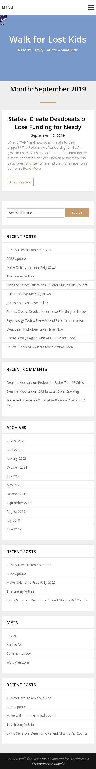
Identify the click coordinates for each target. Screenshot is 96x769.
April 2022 (14, 449)
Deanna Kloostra (19, 382)
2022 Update (16, 258)
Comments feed (19, 653)
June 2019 (14, 529)
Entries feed (15, 644)
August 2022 (16, 440)
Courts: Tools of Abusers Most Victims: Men (40, 347)
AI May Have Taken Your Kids (29, 249)
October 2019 (17, 494)
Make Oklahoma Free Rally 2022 (31, 267)
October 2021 (17, 467)
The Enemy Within (20, 276)
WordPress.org (18, 662)
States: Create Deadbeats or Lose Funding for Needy (48, 123)
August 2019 (16, 511)
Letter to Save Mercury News (29, 294)
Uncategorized (20, 182)
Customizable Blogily (48, 764)
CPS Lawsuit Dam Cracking (58, 391)
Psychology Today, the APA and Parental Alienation (45, 320)
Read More (32, 168)
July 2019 (13, 520)
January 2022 (16, 458)
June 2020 (14, 476)
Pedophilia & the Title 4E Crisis (61, 382)
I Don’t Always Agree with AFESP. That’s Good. (41, 338)
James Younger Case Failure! (28, 302)
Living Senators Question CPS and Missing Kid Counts (47, 285)
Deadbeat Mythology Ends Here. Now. (35, 329)
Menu (7, 7)
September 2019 (19, 502)
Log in (11, 636)
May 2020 (14, 485)
